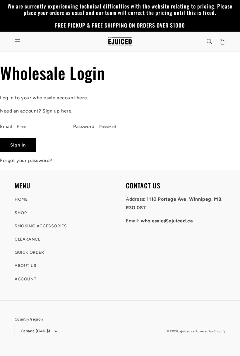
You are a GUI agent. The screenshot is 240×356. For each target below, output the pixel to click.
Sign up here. (57, 111)
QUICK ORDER (29, 252)
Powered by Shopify (210, 331)
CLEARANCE (27, 239)
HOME (21, 199)
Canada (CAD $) (35, 331)
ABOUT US (26, 265)
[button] (17, 41)
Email (6, 126)
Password (84, 126)
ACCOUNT (25, 279)
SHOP (21, 212)
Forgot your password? (26, 160)
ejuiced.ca (187, 331)
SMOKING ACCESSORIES (41, 226)
